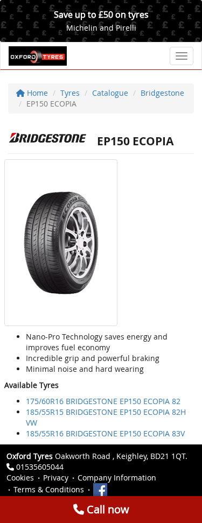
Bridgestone (162, 93)
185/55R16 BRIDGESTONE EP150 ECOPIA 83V (105, 433)
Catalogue (110, 93)
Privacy (55, 477)
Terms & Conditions (48, 489)
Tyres (70, 93)
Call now (106, 509)
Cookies (20, 477)
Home (36, 93)
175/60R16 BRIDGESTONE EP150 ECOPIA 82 (103, 401)
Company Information (117, 477)
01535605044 (40, 467)
